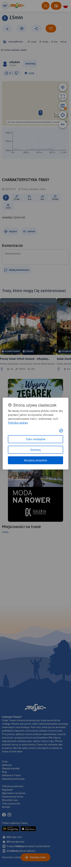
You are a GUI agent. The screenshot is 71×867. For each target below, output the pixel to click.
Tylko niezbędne (35, 439)
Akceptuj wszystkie (35, 460)
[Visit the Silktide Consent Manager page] (61, 431)
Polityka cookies (18, 422)
